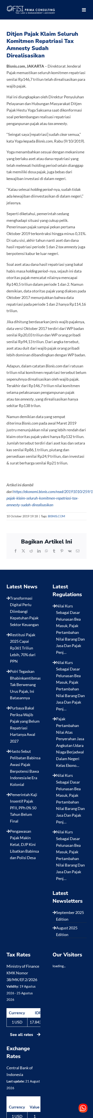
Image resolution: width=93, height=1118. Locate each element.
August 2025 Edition (66, 931)
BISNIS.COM (56, 516)
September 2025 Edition (70, 916)
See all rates (22, 1034)
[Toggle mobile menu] (84, 10)
